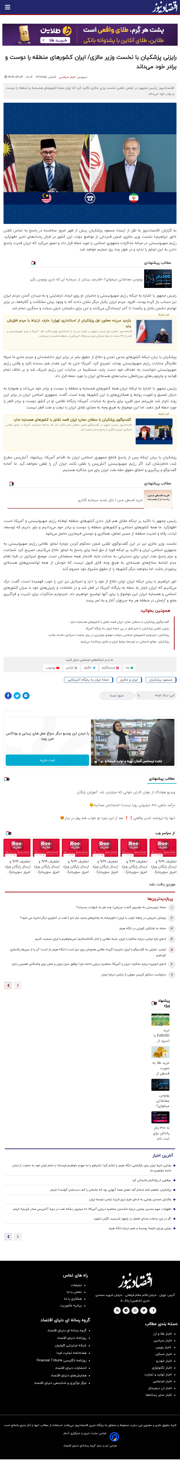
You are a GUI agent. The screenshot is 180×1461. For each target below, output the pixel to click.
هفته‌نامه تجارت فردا (71, 1353)
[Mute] (102, 762)
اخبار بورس (164, 1347)
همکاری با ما (73, 1299)
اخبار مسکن (163, 1354)
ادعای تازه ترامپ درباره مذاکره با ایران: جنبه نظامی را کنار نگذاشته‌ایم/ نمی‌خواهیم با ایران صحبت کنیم (100, 939)
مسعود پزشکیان (160, 680)
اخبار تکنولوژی (162, 1368)
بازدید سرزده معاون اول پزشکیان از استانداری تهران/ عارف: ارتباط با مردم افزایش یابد (69, 323)
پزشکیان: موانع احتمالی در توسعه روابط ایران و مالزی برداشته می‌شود (124, 642)
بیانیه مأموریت (71, 1305)
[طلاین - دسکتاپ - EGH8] (90, 35)
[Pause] (95, 762)
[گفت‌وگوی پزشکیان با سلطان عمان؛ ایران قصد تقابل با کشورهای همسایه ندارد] (154, 431)
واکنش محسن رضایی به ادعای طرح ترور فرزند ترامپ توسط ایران (130, 1199)
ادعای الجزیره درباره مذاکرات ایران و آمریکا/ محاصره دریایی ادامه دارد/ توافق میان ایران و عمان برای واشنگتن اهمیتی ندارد (89, 964)
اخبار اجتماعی (162, 1381)
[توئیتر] (17, 695)
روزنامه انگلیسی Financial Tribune (61, 1360)
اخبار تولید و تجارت (158, 1374)
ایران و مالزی (129, 680)
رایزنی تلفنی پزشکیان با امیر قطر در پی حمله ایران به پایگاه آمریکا (127, 629)
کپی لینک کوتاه (164, 695)
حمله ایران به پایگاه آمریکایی (88, 680)
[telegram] (126, 1311)
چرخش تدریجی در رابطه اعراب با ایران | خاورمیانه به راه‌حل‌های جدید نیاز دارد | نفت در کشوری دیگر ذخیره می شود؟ (93, 918)
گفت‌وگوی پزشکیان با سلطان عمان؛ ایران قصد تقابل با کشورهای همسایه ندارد (72, 419)
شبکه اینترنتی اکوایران (70, 1345)
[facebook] (153, 1311)
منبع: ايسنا (117, 696)
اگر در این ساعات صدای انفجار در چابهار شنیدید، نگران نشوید (132, 1219)
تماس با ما (74, 1292)
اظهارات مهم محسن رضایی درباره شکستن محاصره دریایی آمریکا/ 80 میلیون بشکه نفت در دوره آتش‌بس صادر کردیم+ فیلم (92, 1209)
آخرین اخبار (162, 1156)
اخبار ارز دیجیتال (160, 1388)
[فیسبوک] (8, 695)
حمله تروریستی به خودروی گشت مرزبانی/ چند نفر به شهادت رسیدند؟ (121, 907)
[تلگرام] (26, 695)
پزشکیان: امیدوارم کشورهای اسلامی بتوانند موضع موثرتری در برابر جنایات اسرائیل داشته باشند (109, 635)
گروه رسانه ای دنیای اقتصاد (66, 1330)
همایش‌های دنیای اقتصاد (68, 1375)
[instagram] (135, 1311)
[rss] (117, 1311)
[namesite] (165, 7)
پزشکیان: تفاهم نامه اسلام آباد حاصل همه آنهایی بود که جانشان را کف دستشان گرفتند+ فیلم (111, 1190)
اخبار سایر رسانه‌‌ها (159, 1395)
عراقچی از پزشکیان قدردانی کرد (151, 1180)
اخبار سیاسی (67, 77)
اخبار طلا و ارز (162, 1334)
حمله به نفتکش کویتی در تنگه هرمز (142, 928)
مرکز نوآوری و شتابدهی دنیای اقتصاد (60, 1383)
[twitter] (143, 1311)
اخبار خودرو (164, 1361)
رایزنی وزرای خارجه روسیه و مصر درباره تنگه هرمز (140, 1228)
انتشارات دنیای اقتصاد (70, 1368)
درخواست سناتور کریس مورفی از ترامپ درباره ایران (133, 975)
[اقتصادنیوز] (135, 1280)
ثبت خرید (47, 760)
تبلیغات (76, 1285)
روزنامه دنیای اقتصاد (71, 1338)
